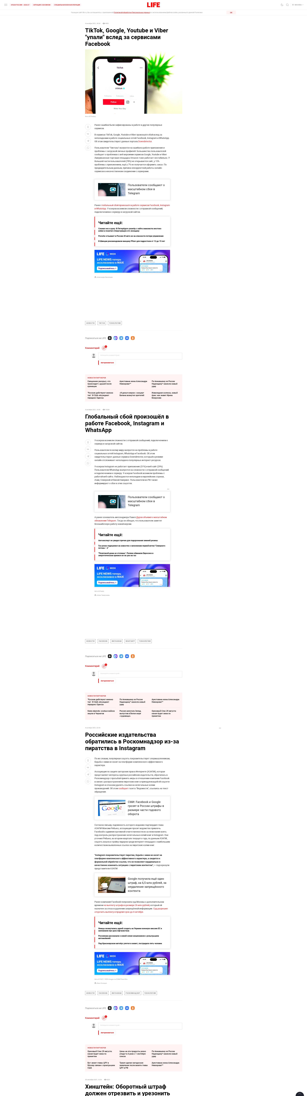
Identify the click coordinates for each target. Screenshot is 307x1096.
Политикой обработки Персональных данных (132, 12)
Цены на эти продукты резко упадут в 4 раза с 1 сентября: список (133, 1090)
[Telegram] (121, 338)
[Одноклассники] (132, 338)
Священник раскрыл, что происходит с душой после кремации (100, 384)
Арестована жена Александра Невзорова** (133, 382)
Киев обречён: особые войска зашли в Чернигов (101, 712)
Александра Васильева (105, 277)
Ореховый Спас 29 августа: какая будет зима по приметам (164, 713)
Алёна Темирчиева (103, 595)
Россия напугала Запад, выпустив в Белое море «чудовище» (130, 713)
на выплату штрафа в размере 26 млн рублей (126, 905)
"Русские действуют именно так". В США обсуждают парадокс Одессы (100, 395)
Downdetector (145, 141)
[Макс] (115, 338)
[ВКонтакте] (127, 338)
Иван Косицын (102, 983)
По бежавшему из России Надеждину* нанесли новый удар (164, 384)
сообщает (123, 788)
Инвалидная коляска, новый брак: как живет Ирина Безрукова (165, 395)
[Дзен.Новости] (109, 338)
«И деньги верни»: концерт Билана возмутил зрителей (132, 394)
